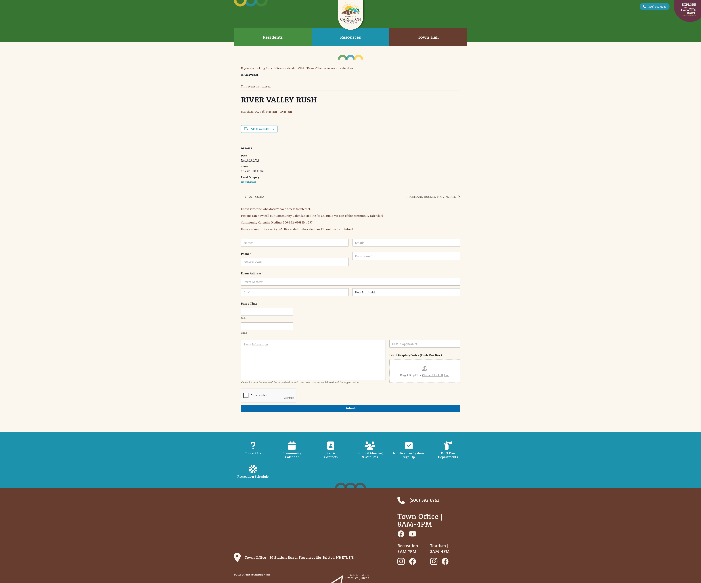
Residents (273, 37)
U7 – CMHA (256, 196)
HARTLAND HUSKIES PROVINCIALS (432, 196)
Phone (246, 253)
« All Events (249, 75)
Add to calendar (259, 129)
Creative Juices (357, 578)
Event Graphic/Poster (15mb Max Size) (415, 355)
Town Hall (428, 37)
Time (244, 332)
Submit (350, 408)
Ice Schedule (248, 181)
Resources (350, 37)
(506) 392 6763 (657, 6)
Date (243, 318)
